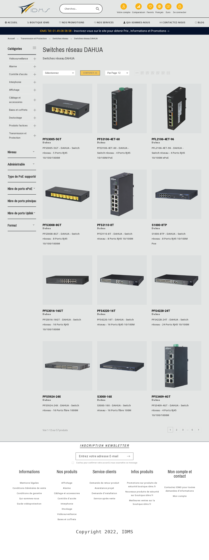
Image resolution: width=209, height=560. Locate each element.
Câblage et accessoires (15, 100)
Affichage (14, 89)
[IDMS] (34, 9)
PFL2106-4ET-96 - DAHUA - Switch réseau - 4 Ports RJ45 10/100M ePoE (168, 152)
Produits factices (18, 125)
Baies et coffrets (18, 109)
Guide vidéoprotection (29, 504)
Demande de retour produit (104, 483)
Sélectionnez (52, 73)
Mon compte (180, 496)
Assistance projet (104, 488)
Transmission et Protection (17, 135)
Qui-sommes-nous (29, 498)
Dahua (47, 142)
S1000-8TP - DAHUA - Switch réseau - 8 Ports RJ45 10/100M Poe (170, 238)
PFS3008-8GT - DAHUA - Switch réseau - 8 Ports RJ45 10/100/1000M (61, 238)
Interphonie (15, 82)
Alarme (13, 66)
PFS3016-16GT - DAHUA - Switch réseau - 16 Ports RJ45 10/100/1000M (62, 324)
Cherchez (98, 9)
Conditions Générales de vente (29, 488)
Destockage (15, 117)
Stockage (67, 509)
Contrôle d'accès (18, 74)
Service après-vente (104, 498)
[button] (33, 152)
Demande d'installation (104, 493)
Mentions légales (29, 483)
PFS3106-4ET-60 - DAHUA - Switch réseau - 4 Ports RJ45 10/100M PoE (113, 152)
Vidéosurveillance (18, 58)
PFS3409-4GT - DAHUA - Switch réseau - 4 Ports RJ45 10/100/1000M (170, 410)
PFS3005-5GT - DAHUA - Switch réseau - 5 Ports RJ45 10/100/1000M (61, 152)
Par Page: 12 (114, 73)
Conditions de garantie (29, 493)
